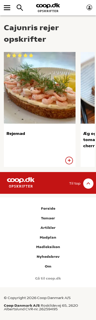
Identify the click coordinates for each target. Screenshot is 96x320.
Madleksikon (48, 247)
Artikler (48, 228)
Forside (48, 208)
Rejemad (15, 133)
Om (48, 266)
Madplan (48, 237)
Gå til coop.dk (48, 278)
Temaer (48, 218)
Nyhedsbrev (48, 256)
